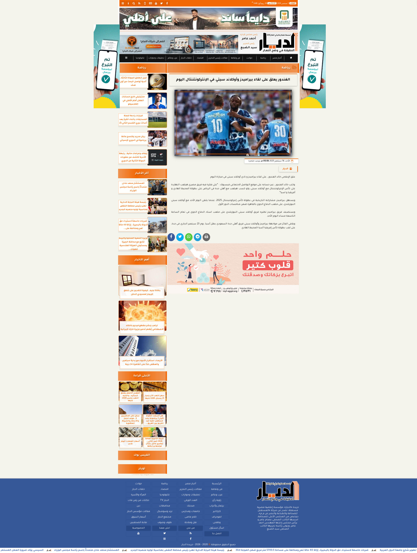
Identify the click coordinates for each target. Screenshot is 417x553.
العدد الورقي (190, 500)
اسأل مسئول (216, 528)
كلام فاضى (190, 517)
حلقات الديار (186, 58)
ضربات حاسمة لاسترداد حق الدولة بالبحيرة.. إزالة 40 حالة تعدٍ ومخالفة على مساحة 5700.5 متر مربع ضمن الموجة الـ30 (341, 550)
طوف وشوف (164, 522)
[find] (134, 3)
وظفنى (216, 522)
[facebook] (167, 3)
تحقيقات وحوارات (156, 58)
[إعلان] (107, 66)
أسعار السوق (138, 517)
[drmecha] (208, 62)
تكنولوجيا (140, 58)
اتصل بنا (216, 533)
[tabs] (122, 3)
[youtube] (156, 3)
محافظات (164, 506)
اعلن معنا (164, 528)
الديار (285, 169)
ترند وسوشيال (164, 511)
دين (138, 506)
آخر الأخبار (142, 173)
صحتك (190, 506)
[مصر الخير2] (233, 268)
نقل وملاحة (191, 522)
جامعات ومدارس (190, 511)
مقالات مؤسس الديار (138, 511)
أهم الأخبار (142, 260)
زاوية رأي (216, 500)
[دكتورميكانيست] (179, 44)
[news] (150, 3)
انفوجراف (217, 517)
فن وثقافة (235, 58)
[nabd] (145, 3)
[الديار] (313, 66)
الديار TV (164, 500)
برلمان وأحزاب (216, 506)
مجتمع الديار (164, 517)
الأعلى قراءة (141, 376)
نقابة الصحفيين (138, 522)
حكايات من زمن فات (138, 500)
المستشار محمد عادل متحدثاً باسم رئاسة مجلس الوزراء (125, 550)
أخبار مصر (277, 58)
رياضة (263, 58)
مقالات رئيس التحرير (217, 58)
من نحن (191, 528)
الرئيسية (216, 484)
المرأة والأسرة (138, 495)
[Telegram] (197, 237)
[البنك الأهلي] (208, 19)
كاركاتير (217, 511)
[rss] (139, 3)
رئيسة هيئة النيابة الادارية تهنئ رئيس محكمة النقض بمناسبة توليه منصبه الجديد (216, 550)
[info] (128, 3)
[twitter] (161, 3)
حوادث (249, 58)
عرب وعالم (172, 58)
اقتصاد (200, 58)
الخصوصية (138, 528)
